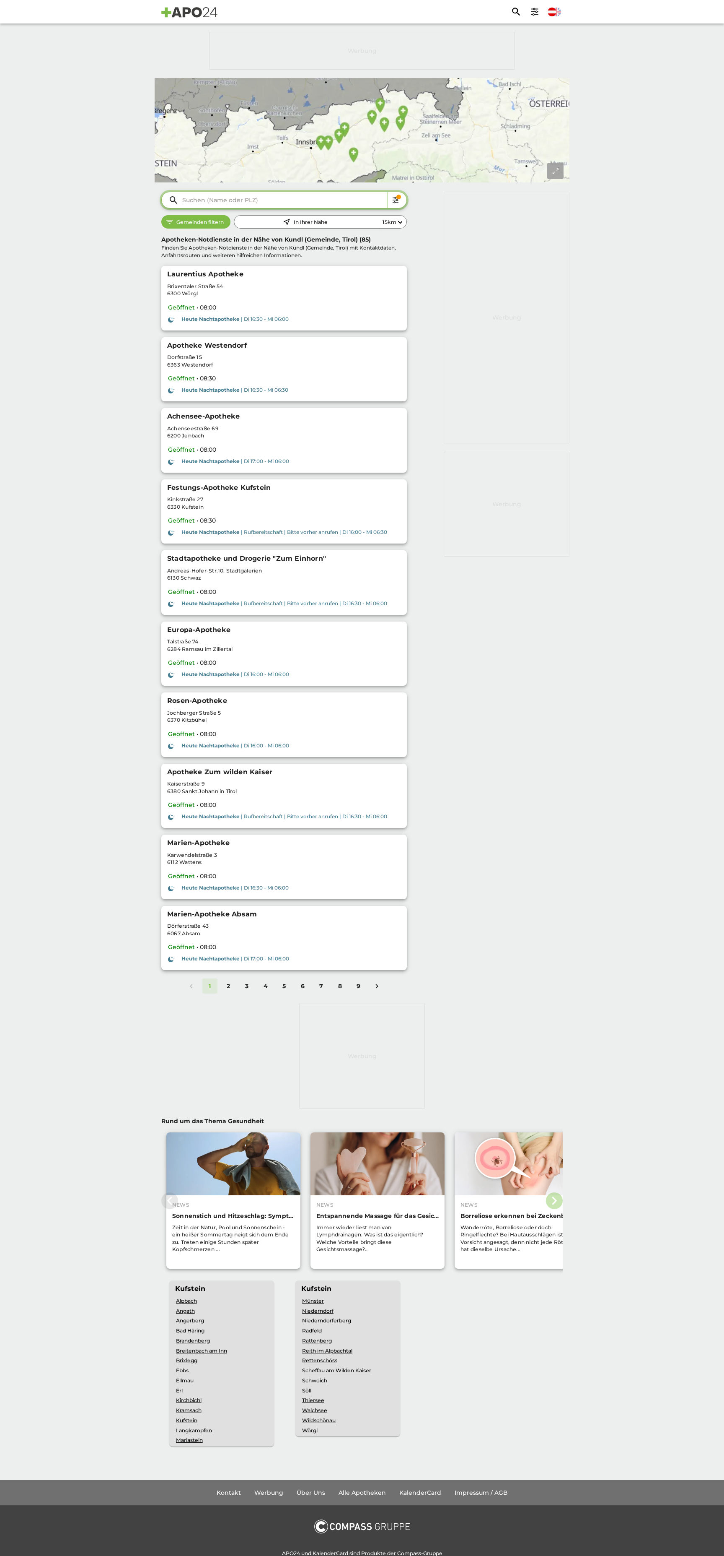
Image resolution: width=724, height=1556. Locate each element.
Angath (185, 1311)
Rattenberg (317, 1340)
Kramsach (189, 1410)
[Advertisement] (362, 51)
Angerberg (190, 1320)
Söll (306, 1390)
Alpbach (186, 1301)
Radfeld (312, 1330)
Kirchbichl (189, 1400)
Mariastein (189, 1440)
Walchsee (314, 1410)
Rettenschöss (319, 1360)
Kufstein (186, 1420)
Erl (179, 1390)
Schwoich (314, 1380)
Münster (313, 1301)
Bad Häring (190, 1330)
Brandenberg (193, 1340)
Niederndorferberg (326, 1320)
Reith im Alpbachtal (327, 1351)
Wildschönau (319, 1420)
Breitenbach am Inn (201, 1351)
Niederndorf (318, 1311)
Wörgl (310, 1430)
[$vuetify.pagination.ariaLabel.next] (377, 986)
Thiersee (313, 1400)
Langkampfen (194, 1430)
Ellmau (185, 1380)
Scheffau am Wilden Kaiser (336, 1370)
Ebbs (182, 1370)
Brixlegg (186, 1360)
